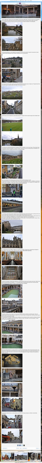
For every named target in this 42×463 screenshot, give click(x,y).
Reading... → (38, 448)
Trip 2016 (17, 448)
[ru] (28, 0)
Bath (20, 448)
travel (22, 0)
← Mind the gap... (4, 448)
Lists (18, 0)
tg (26, 0)
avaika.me (12, 0)
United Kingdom (25, 448)
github (26, 462)
